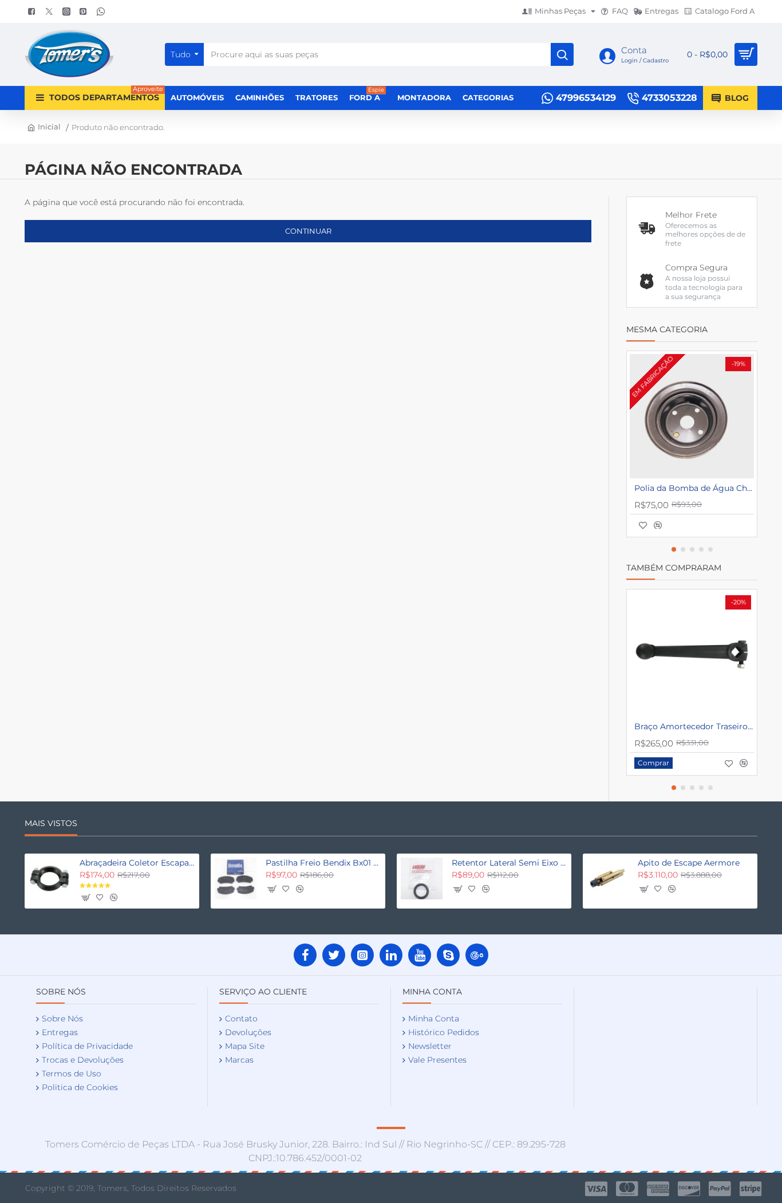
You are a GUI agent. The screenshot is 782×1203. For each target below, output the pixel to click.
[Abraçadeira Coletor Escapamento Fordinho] (49, 878)
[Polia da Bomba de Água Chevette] (692, 416)
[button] (643, 525)
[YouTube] (419, 954)
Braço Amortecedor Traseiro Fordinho (694, 726)
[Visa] (596, 1188)
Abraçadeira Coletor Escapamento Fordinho (137, 863)
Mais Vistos (51, 823)
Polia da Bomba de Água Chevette (694, 488)
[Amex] (658, 1188)
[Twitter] (333, 954)
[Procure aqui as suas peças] (562, 54)
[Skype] (448, 954)
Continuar (308, 230)
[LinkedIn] (391, 954)
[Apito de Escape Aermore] (608, 878)
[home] (43, 127)
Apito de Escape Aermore (689, 863)
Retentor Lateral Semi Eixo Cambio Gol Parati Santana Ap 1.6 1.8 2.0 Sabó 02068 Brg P (509, 863)
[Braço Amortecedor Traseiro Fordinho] (692, 654)
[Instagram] (362, 954)
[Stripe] (751, 1188)
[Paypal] (720, 1188)
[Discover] (689, 1188)
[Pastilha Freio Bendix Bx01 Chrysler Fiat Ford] (235, 878)
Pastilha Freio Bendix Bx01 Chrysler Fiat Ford (323, 863)
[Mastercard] (627, 1188)
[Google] (476, 954)
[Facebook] (305, 954)
